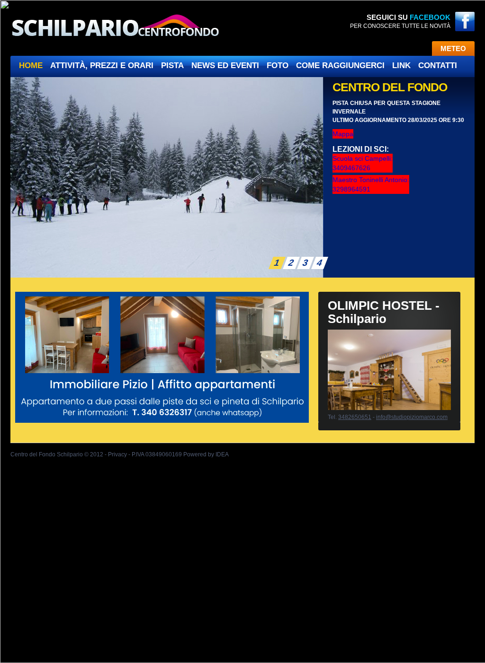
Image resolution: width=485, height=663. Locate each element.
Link (401, 65)
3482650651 (354, 417)
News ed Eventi (225, 65)
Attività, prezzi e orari (101, 65)
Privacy (117, 454)
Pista (172, 65)
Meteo (453, 48)
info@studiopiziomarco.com (412, 417)
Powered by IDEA (206, 454)
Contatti (437, 65)
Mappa (342, 134)
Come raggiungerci (340, 65)
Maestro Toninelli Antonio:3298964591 (370, 184)
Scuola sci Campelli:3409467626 (362, 163)
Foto (277, 65)
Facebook (430, 17)
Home (31, 65)
